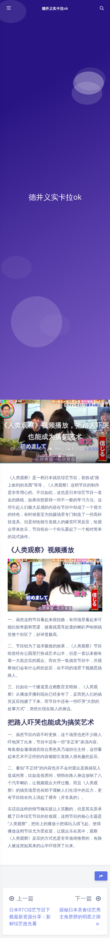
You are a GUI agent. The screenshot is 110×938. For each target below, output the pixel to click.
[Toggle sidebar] (8, 8)
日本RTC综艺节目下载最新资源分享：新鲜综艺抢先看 (30, 917)
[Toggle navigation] (101, 8)
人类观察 (92, 448)
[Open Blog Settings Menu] (97, 923)
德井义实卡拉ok (55, 8)
